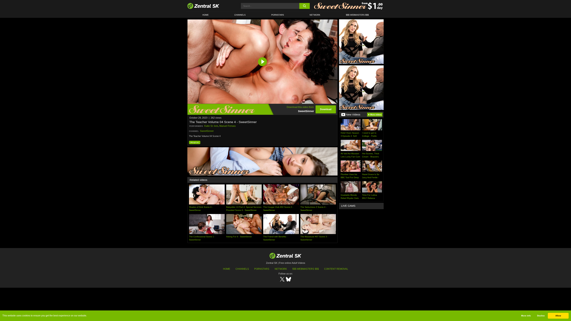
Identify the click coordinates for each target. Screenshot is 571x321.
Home (205, 15)
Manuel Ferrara (227, 126)
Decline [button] (541, 315)
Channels (240, 15)
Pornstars (277, 15)
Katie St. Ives (211, 126)
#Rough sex (194, 142)
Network (315, 15)
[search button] (304, 6)
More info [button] (526, 315)
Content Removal (336, 269)
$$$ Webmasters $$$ (357, 15)
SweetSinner (207, 131)
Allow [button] (558, 315)
